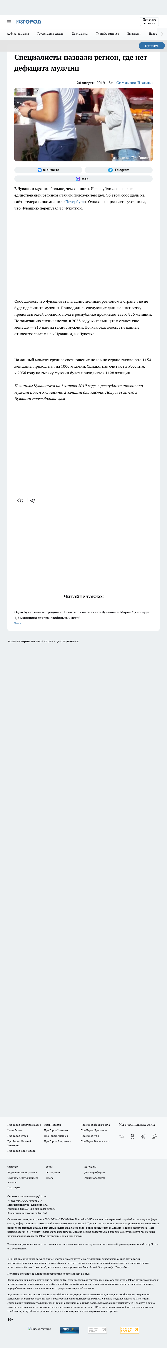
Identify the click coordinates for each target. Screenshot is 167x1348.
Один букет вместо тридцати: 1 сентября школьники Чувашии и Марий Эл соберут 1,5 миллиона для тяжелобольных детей (82, 617)
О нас (49, 1166)
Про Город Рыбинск (56, 1135)
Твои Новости (52, 1124)
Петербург (74, 201)
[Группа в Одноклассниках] (132, 1136)
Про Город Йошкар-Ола (95, 1124)
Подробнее (122, 1267)
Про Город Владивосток (95, 1141)
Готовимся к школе (50, 34)
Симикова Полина (134, 82)
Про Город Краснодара (21, 1150)
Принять (152, 46)
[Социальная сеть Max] (83, 178)
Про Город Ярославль (94, 1130)
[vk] (20, 500)
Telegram (12, 1166)
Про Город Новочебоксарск (24, 1124)
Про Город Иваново (56, 1130)
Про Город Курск (17, 1135)
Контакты (90, 1166)
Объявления (53, 1172)
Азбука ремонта (18, 34)
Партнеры (13, 1187)
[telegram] (34, 500)
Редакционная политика (22, 1172)
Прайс (49, 1177)
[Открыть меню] (9, 21)
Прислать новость (149, 21)
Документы (80, 34)
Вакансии (134, 34)
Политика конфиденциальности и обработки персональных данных (48, 1273)
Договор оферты (94, 1172)
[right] (162, 34)
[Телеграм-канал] (119, 170)
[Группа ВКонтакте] (48, 170)
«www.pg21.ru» (37, 1196)
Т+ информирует (107, 34)
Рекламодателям (94, 1177)
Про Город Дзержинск (57, 1141)
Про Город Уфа (90, 1135)
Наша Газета (15, 1130)
